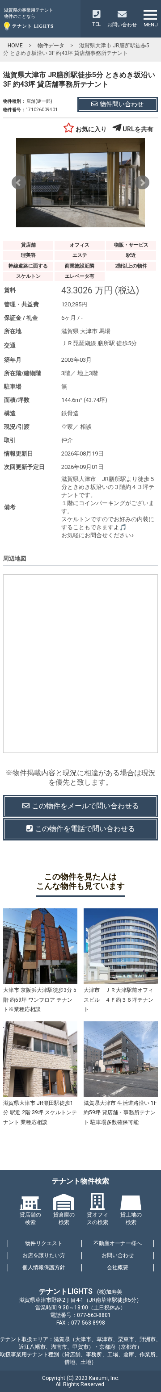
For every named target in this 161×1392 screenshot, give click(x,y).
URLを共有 (138, 129)
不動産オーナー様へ (117, 1243)
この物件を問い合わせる (85, 806)
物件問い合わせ (122, 104)
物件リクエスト (44, 1243)
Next (142, 183)
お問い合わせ (118, 1255)
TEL (96, 24)
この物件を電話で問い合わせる (85, 828)
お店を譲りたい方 (43, 1255)
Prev (19, 183)
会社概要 (117, 1267)
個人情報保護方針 (43, 1267)
